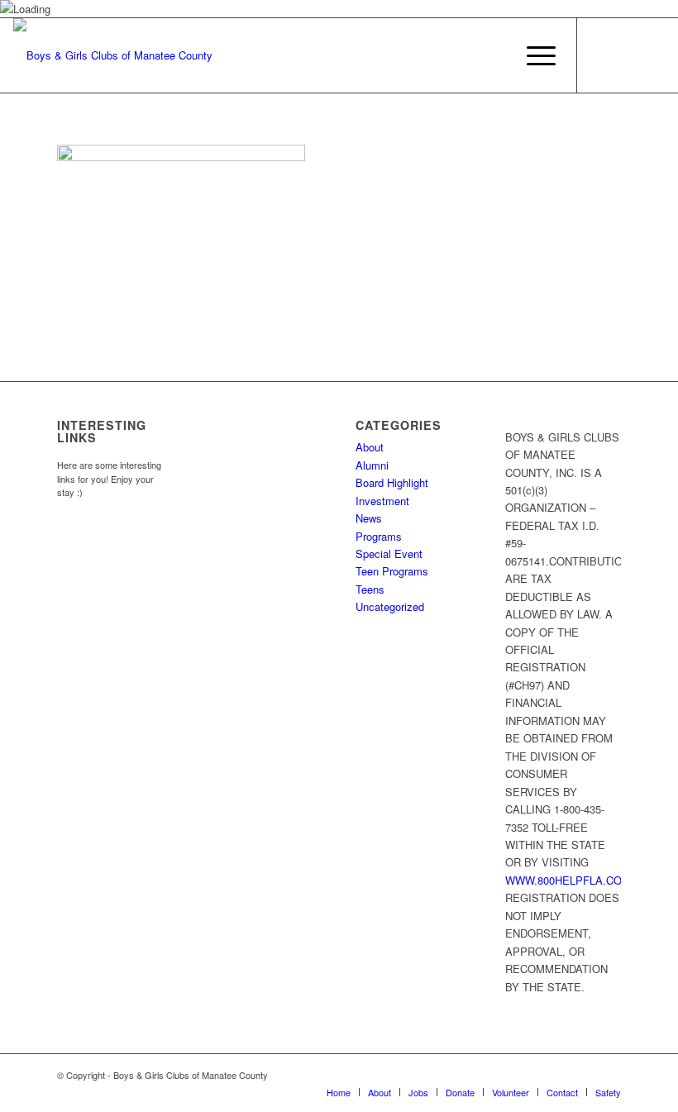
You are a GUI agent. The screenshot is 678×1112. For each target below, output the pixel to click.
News (369, 518)
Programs (379, 536)
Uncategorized (390, 606)
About (370, 447)
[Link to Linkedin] (652, 55)
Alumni (372, 465)
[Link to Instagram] (627, 55)
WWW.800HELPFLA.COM (568, 880)
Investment (382, 500)
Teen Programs (392, 571)
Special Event (389, 553)
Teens (370, 589)
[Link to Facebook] (602, 55)
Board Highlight (392, 482)
